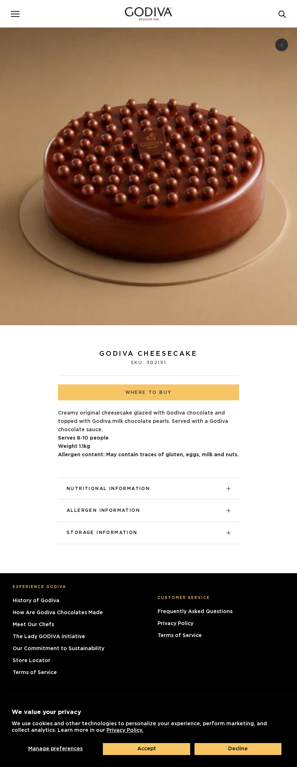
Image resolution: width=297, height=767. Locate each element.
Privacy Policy (175, 623)
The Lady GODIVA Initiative (49, 636)
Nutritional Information (108, 488)
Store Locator (31, 660)
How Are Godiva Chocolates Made (58, 612)
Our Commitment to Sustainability (58, 648)
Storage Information (102, 532)
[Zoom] (281, 44)
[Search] (282, 13)
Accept (146, 748)
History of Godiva (36, 600)
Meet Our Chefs (33, 624)
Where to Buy (148, 392)
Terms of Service (35, 672)
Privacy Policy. (124, 730)
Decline (238, 748)
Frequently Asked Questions (195, 611)
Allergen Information (103, 510)
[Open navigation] (15, 14)
